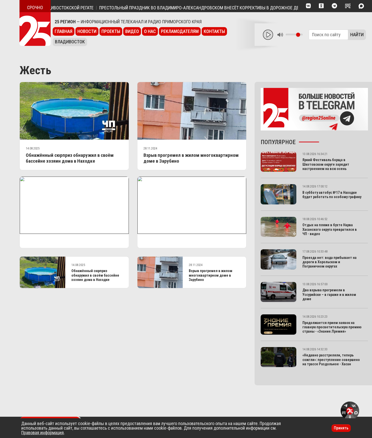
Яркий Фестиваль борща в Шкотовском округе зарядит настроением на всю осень (325, 164)
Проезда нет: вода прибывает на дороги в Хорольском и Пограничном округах (329, 262)
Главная (63, 31)
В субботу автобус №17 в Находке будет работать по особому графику (331, 195)
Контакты (214, 31)
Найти (357, 34)
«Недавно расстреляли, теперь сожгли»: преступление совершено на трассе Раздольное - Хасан (331, 359)
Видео (132, 31)
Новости (86, 31)
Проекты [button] (110, 31)
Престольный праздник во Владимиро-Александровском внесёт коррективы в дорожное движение (197, 7)
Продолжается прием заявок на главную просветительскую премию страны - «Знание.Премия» (331, 327)
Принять (341, 428)
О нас (150, 31)
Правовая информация (42, 432)
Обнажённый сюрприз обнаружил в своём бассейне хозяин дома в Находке (70, 158)
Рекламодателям (180, 31)
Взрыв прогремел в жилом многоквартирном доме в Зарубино (210, 275)
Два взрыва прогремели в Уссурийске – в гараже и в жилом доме (329, 294)
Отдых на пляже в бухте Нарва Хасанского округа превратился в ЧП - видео (329, 229)
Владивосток (70, 41)
